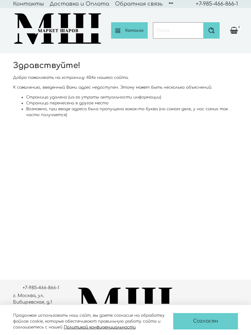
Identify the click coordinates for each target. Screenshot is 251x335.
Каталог (134, 30)
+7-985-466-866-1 (217, 4)
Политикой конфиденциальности (100, 327)
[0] (234, 30)
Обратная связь (138, 4)
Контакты (28, 4)
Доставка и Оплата (79, 4)
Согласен (205, 321)
